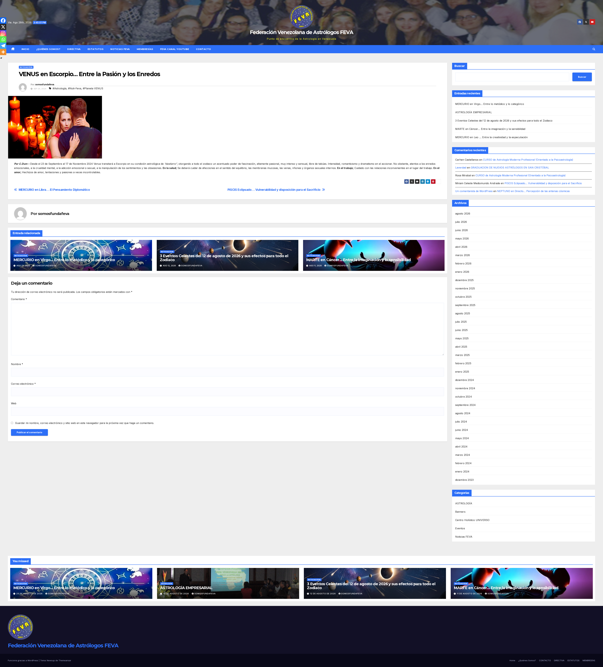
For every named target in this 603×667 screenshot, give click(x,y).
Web (13, 403)
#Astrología (59, 88)
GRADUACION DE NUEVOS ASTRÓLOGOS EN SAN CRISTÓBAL (510, 167)
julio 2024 (461, 421)
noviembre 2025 (465, 288)
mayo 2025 (462, 338)
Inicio (25, 49)
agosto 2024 (462, 413)
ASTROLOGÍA (463, 503)
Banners (460, 511)
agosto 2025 (462, 313)
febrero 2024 (463, 463)
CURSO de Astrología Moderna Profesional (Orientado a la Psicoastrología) (528, 159)
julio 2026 (461, 221)
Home (512, 660)
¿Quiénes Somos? (48, 49)
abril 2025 (461, 346)
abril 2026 (461, 246)
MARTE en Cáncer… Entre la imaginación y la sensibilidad (358, 260)
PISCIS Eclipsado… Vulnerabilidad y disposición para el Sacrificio (274, 190)
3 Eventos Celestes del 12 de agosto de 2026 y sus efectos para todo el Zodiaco (224, 258)
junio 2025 (461, 330)
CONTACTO (203, 49)
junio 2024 (461, 429)
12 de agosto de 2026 (323, 593)
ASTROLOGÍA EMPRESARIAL (473, 112)
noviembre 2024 (465, 388)
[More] (3, 52)
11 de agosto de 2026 (470, 593)
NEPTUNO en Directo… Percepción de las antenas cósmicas (533, 191)
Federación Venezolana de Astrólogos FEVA (301, 32)
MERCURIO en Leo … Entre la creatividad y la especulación (491, 137)
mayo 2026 (462, 238)
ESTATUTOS (96, 49)
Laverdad (460, 167)
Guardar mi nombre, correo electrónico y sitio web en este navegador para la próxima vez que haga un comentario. (84, 423)
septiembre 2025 (465, 305)
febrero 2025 (463, 363)
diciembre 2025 (464, 280)
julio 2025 (461, 321)
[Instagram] (3, 33)
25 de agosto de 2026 (29, 593)
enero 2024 (462, 471)
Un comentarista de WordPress (474, 191)
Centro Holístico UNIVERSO (472, 520)
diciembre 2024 (464, 380)
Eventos (460, 528)
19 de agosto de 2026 (176, 593)
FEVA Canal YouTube (174, 49)
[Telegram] (3, 46)
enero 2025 (462, 371)
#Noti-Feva (74, 88)
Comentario (19, 299)
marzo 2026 (462, 255)
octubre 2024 (463, 396)
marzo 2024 (462, 454)
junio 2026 (461, 230)
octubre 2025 (463, 296)
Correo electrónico (23, 383)
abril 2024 (461, 446)
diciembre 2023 (464, 479)
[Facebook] (3, 20)
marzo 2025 (462, 355)
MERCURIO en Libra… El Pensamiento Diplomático (54, 190)
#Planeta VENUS (93, 88)
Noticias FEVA (120, 49)
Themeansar (65, 660)
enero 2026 (462, 271)
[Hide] (1, 58)
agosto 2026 (462, 213)
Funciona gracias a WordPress (23, 660)
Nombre (17, 364)
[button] (594, 49)
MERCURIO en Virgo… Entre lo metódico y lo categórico (64, 260)
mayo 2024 (462, 438)
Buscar (459, 66)
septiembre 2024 (465, 405)
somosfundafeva (44, 84)
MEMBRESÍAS (145, 49)
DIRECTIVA (74, 49)
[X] (3, 27)
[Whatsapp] (3, 39)
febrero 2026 (463, 263)
